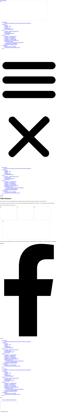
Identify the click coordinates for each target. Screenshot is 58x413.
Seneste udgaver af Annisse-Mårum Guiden (12, 47)
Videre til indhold (3, 0)
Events (3, 35)
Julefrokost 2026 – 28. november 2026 (11, 40)
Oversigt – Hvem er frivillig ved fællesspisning (15, 42)
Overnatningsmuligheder (9, 29)
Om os (3, 30)
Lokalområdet (4, 45)
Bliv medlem (4, 22)
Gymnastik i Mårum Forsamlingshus (11, 43)
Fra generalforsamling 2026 (9, 33)
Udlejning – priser (8, 26)
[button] (29, 108)
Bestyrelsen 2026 (8, 32)
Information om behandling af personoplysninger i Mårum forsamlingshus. (18, 23)
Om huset (6, 27)
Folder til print (7, 34)
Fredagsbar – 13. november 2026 (10, 39)
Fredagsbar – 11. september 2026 (10, 36)
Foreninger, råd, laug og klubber (10, 46)
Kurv (3, 48)
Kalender (6, 25)
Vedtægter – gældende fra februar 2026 (12, 31)
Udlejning (4, 24)
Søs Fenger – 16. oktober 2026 (10, 38)
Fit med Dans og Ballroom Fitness (11, 44)
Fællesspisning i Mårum (9, 41)
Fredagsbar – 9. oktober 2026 (10, 37)
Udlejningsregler (7, 28)
